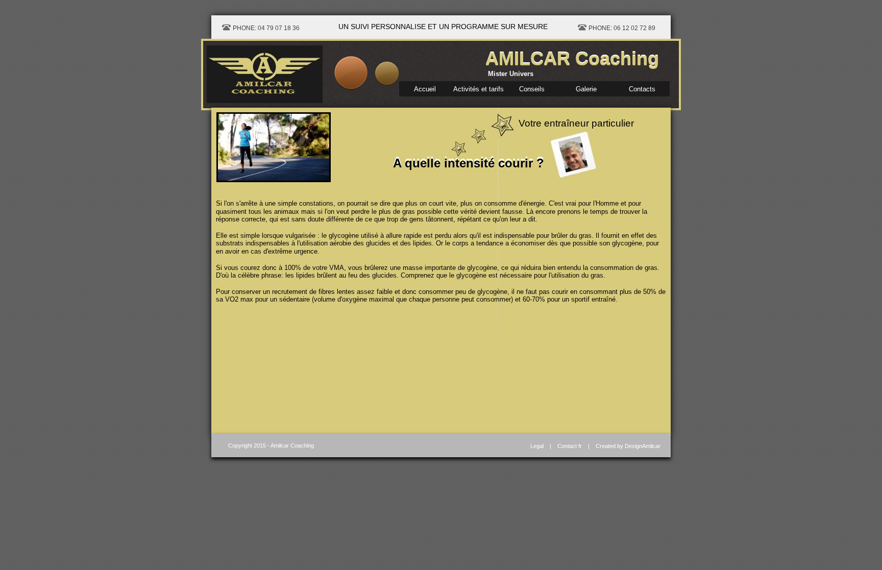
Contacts (642, 89)
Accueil (425, 89)
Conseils (532, 89)
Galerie (586, 89)
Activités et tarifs (478, 89)
